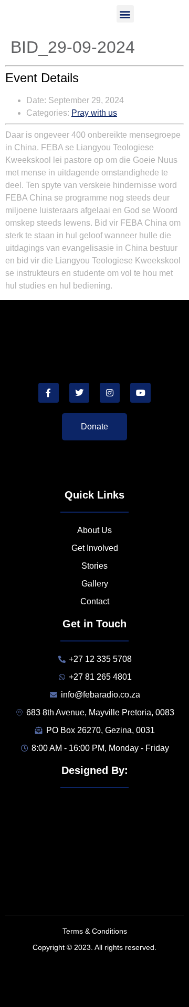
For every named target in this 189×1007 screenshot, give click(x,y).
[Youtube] (140, 393)
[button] (125, 14)
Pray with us (94, 112)
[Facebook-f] (48, 393)
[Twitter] (79, 393)
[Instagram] (110, 393)
